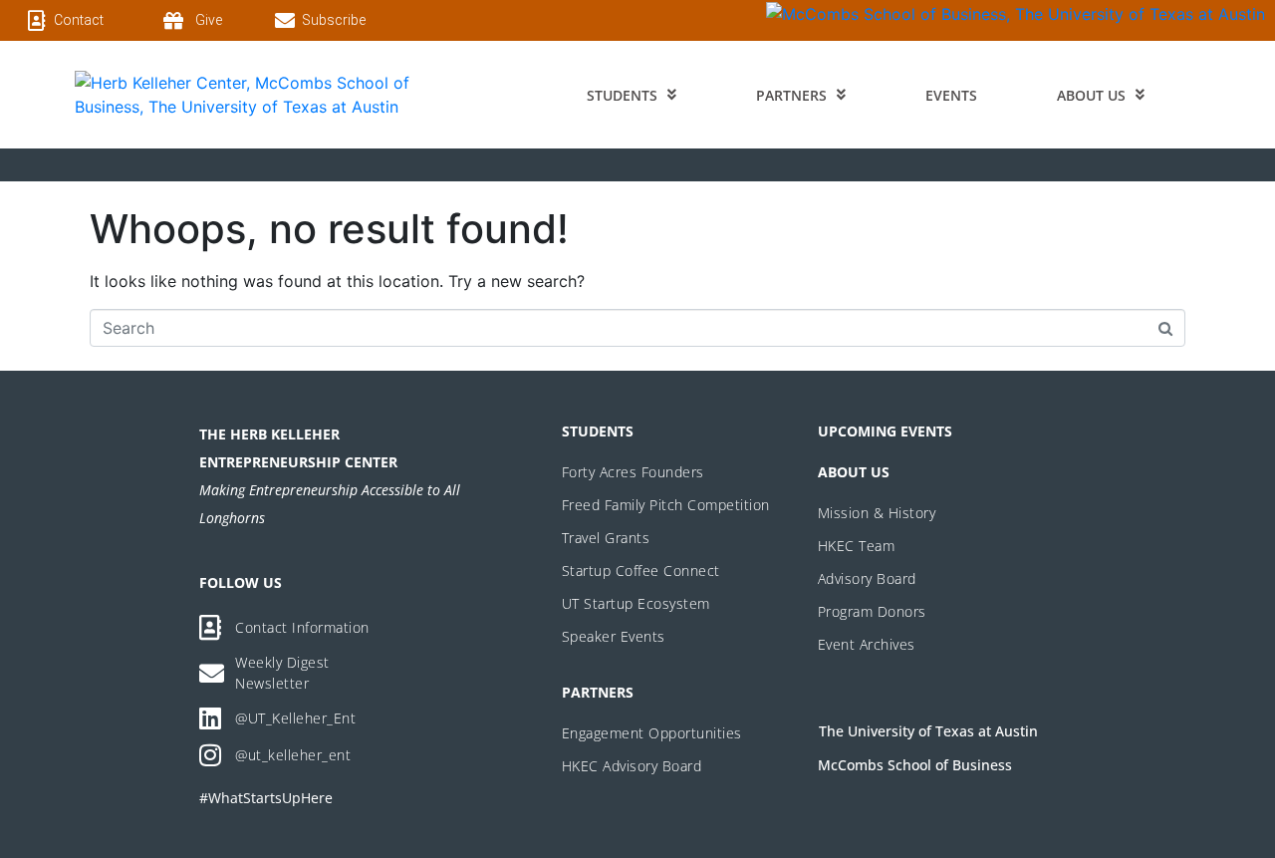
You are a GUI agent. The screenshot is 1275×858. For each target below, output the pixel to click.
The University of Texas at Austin (928, 730)
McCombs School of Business (915, 764)
